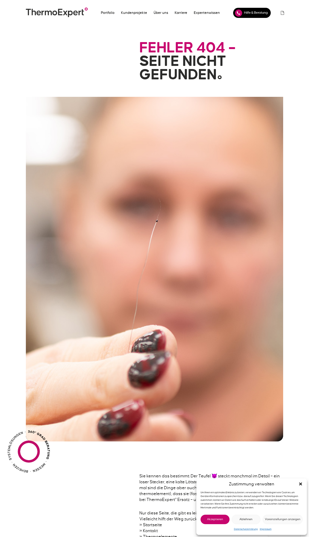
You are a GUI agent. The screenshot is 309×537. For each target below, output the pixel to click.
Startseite (152, 524)
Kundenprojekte (134, 13)
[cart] (282, 13)
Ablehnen (245, 519)
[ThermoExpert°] (57, 13)
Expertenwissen (207, 13)
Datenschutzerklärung (246, 529)
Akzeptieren (215, 519)
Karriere (181, 13)
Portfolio (108, 13)
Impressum (266, 529)
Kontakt (150, 530)
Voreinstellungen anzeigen (282, 519)
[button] (300, 484)
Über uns (161, 13)
